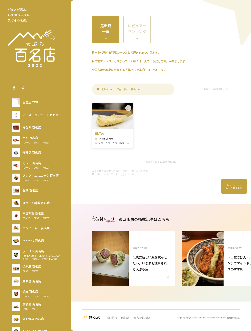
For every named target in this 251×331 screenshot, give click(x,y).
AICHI (25, 259)
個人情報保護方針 (143, 317)
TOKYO (26, 143)
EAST (36, 143)
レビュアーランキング (137, 29)
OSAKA (35, 259)
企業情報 (112, 317)
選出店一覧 (105, 29)
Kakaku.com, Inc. (198, 317)
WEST (46, 143)
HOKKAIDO (28, 256)
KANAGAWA (54, 256)
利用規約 (125, 317)
